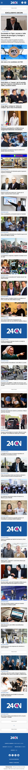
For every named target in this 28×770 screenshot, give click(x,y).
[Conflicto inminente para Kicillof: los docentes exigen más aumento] (14, 684)
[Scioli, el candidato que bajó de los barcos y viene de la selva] (14, 529)
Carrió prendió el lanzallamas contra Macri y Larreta (13, 362)
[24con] (14, 2)
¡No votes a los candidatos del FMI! (12, 62)
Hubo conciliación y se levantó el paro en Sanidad (13, 214)
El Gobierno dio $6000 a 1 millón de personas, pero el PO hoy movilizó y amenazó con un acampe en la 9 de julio (14, 384)
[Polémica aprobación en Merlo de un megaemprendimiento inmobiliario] (14, 118)
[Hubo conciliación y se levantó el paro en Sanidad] (14, 203)
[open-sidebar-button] (2, 2)
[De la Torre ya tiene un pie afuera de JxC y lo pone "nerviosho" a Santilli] (14, 705)
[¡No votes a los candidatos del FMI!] (14, 52)
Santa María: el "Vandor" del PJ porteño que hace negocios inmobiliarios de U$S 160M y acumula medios (13, 84)
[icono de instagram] (25, 3)
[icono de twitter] (22, 3)
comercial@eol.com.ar (14, 743)
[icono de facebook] (10, 755)
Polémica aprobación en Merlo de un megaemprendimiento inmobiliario (12, 128)
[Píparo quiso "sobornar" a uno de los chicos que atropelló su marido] (14, 550)
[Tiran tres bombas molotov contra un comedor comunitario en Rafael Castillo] (14, 593)
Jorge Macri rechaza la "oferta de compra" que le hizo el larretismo (11, 106)
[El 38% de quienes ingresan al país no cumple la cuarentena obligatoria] (14, 331)
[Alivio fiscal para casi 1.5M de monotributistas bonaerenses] (14, 614)
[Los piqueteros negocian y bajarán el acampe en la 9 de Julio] (14, 245)
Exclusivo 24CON (5, 31)
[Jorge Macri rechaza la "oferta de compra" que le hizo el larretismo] (14, 96)
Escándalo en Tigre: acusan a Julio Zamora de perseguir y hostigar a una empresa (13, 35)
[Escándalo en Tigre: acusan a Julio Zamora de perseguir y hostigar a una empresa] (14, 23)
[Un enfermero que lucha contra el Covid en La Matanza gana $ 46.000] (14, 486)
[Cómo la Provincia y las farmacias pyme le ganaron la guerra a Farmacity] (14, 161)
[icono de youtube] (18, 755)
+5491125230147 (8, 746)
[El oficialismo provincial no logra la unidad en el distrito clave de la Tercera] (14, 139)
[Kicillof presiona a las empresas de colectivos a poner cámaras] (14, 636)
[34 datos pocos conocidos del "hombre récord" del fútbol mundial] (14, 266)
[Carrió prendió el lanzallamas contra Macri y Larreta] (14, 352)
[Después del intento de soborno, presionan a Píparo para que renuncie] (14, 400)
